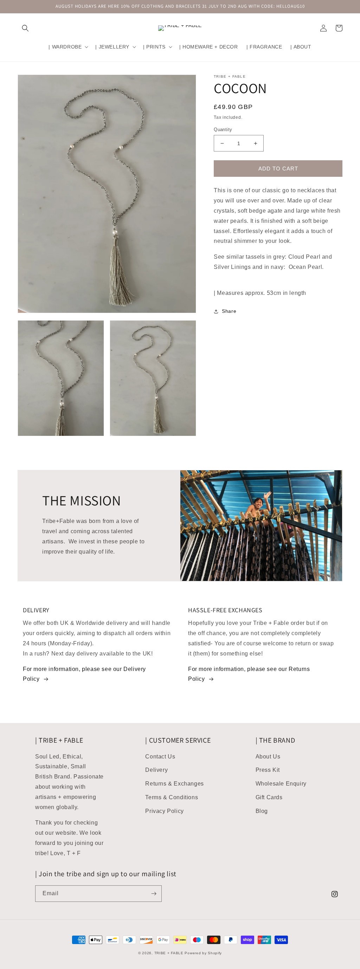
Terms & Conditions (171, 797)
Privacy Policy (164, 811)
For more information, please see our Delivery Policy (84, 674)
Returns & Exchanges (174, 784)
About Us (268, 757)
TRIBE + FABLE (169, 953)
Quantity (223, 129)
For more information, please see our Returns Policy (249, 674)
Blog (262, 811)
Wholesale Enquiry (281, 784)
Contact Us (160, 757)
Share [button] (229, 311)
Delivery (156, 770)
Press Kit (268, 770)
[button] (25, 28)
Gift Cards (269, 797)
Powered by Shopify (203, 953)
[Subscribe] (153, 893)
